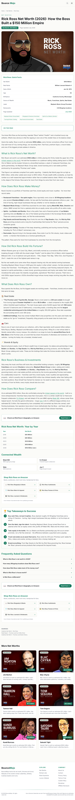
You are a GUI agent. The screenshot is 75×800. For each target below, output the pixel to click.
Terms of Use (62, 778)
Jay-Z (42, 401)
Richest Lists (43, 773)
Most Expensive (44, 775)
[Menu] (72, 3)
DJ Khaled (20, 398)
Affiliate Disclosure (63, 786)
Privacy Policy (62, 775)
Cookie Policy (62, 780)
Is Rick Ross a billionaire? (37, 577)
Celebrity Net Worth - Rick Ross (9, 631)
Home (3, 11)
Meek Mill (56, 398)
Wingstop (52, 516)
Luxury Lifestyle (44, 778)
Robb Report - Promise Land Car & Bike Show (13, 633)
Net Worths (9, 11)
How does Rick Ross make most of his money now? (37, 568)
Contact (60, 773)
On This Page (8, 128)
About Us (61, 770)
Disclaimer (61, 783)
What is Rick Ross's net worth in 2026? (37, 559)
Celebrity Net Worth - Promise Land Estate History (14, 634)
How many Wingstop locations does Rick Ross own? (37, 563)
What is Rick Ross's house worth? (37, 572)
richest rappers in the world (10, 160)
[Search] (67, 3)
